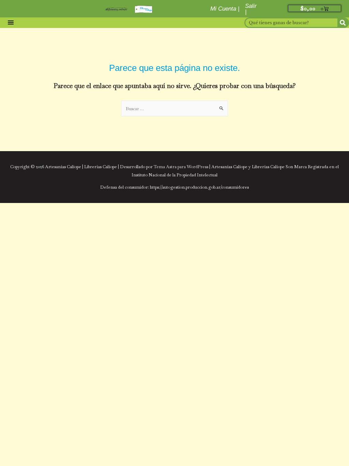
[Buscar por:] (174, 109)
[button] (10, 23)
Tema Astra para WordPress (181, 167)
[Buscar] (342, 22)
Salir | (251, 9)
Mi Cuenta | (224, 8)
